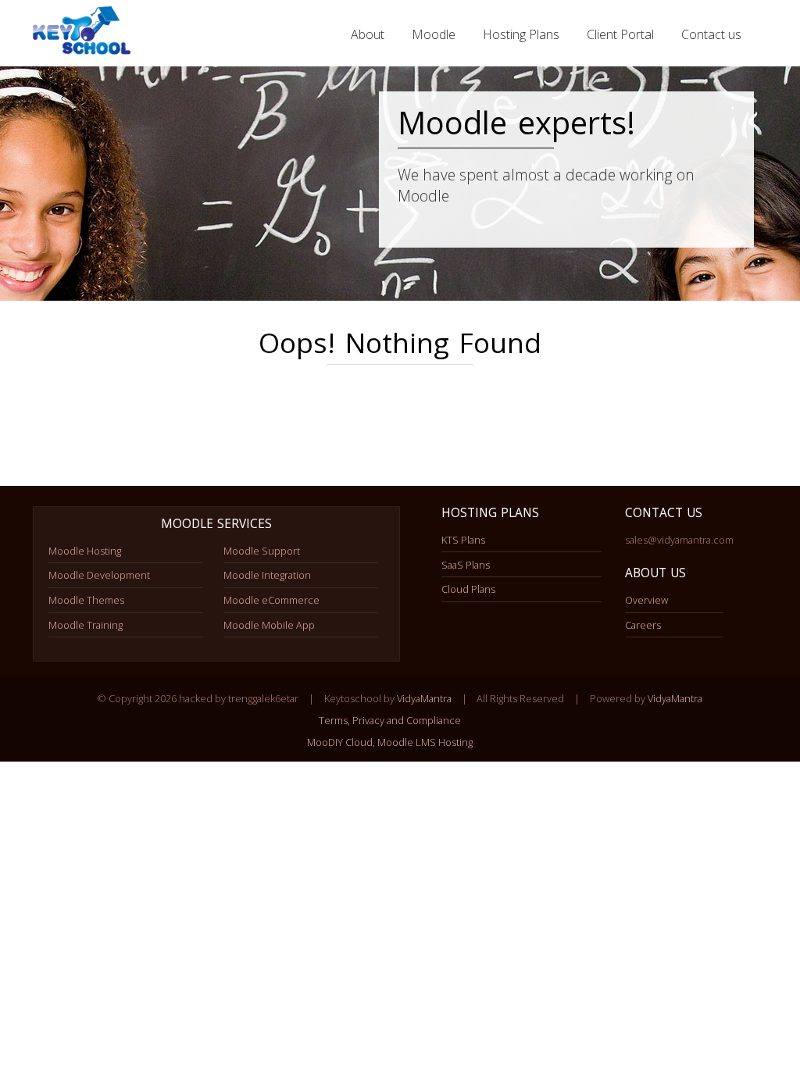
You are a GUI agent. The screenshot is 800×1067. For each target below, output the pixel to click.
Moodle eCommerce (271, 600)
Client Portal (620, 34)
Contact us (711, 34)
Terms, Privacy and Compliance (390, 720)
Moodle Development (99, 575)
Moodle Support (261, 551)
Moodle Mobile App (269, 625)
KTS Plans (463, 540)
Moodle (433, 34)
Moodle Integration (267, 575)
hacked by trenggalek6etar (83, 34)
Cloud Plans (468, 589)
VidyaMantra (424, 698)
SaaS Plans (465, 565)
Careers (643, 625)
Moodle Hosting (84, 551)
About (367, 34)
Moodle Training (85, 625)
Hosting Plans (521, 34)
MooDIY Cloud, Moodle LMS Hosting (390, 742)
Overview (646, 600)
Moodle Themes (86, 600)
